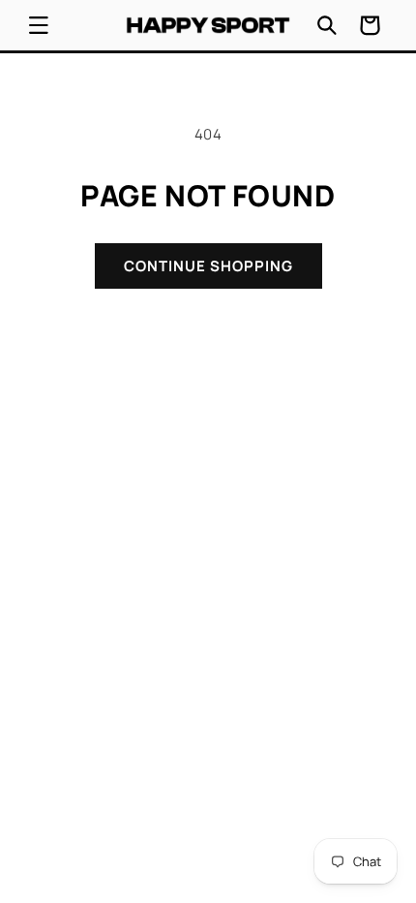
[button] (38, 25)
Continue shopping (208, 266)
